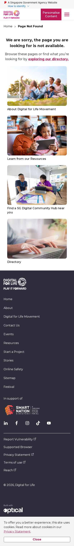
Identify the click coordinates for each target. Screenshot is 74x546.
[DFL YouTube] (50, 424)
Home (8, 26)
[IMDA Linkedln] (7, 424)
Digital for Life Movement (22, 316)
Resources (11, 343)
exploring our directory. (48, 59)
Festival (9, 387)
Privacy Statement (17, 531)
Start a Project (14, 352)
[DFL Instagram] (28, 424)
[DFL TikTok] (39, 424)
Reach (8, 470)
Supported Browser (18, 447)
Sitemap (9, 378)
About (8, 308)
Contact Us (11, 325)
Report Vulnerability (18, 439)
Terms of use (13, 462)
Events (8, 334)
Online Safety (13, 369)
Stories (8, 360)
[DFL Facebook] (18, 424)
